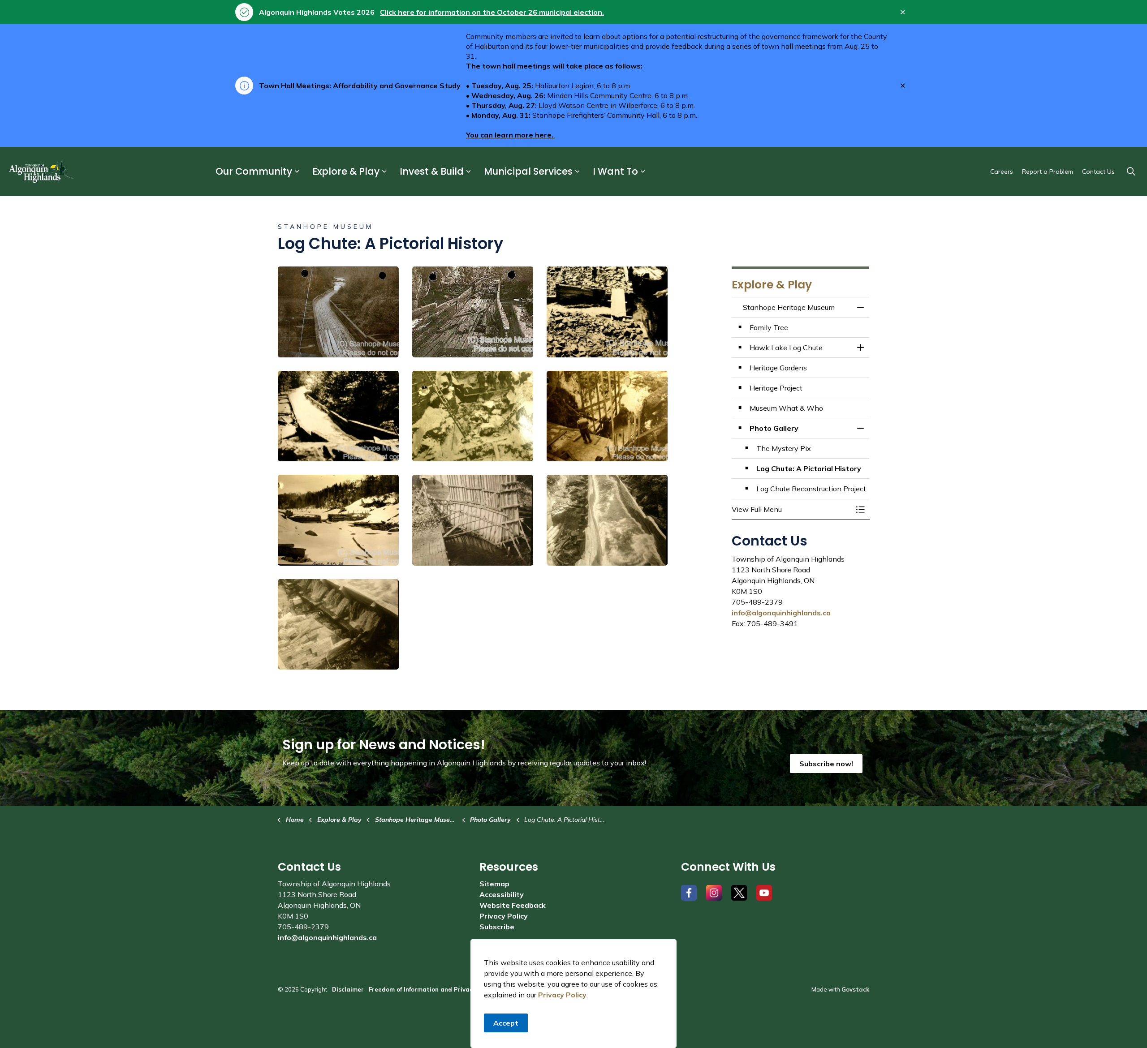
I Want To (615, 171)
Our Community (254, 171)
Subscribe (496, 926)
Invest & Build (432, 171)
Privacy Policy (562, 994)
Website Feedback (512, 905)
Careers (1001, 172)
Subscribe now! (826, 763)
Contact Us (1098, 172)
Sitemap (494, 883)
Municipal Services (528, 171)
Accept (505, 1022)
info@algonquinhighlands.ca (781, 612)
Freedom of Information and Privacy (422, 989)
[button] (338, 311)
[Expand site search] (1131, 171)
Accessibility (501, 894)
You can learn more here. (510, 134)
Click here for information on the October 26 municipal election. (492, 12)
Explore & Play (345, 171)
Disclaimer (348, 989)
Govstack (855, 989)
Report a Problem (1047, 172)
